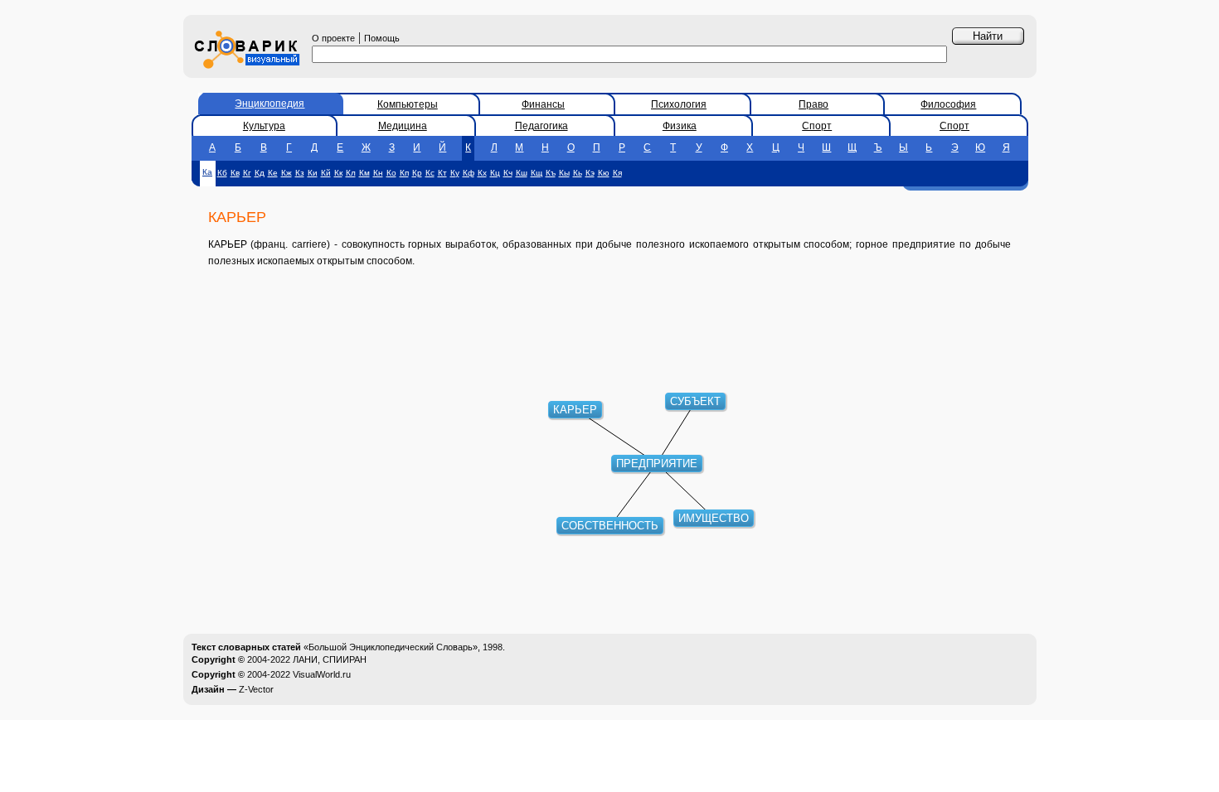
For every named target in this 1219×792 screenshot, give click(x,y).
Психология (679, 104)
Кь (577, 172)
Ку (454, 172)
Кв (235, 172)
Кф (468, 172)
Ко (391, 172)
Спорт (817, 126)
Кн (378, 172)
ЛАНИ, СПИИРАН (330, 659)
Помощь (382, 38)
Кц (495, 172)
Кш (521, 172)
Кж (286, 172)
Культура (264, 126)
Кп (404, 172)
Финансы (543, 104)
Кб (222, 172)
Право (813, 104)
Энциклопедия (269, 103)
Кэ (590, 172)
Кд (260, 172)
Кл (351, 172)
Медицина (402, 126)
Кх (482, 172)
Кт (442, 172)
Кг (247, 172)
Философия (948, 104)
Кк (338, 172)
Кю (604, 172)
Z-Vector (256, 689)
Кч (507, 172)
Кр (417, 172)
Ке (273, 172)
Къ (551, 172)
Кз (299, 172)
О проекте (333, 38)
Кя (617, 172)
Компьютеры (407, 104)
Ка (207, 171)
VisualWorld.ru (322, 674)
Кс (430, 172)
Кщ (536, 172)
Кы (564, 172)
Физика (680, 126)
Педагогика (541, 126)
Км (364, 172)
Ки (313, 172)
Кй (326, 172)
